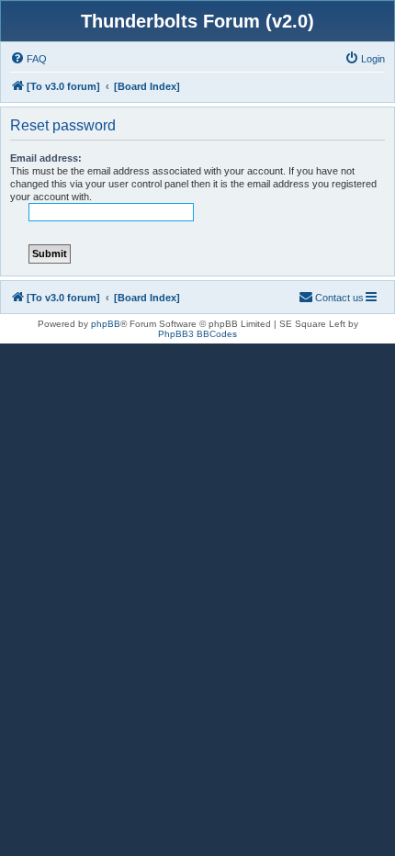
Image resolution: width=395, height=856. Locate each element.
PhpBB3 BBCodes (197, 334)
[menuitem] (28, 59)
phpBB (105, 324)
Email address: (46, 157)
